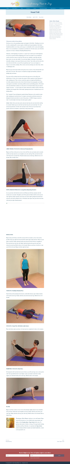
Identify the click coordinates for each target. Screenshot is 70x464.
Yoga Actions (53, 8)
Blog (22, 8)
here (32, 424)
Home (8, 8)
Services (27, 8)
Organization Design (43, 8)
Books (35, 8)
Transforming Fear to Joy (38, 4)
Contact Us (62, 8)
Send (59, 455)
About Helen (14, 8)
